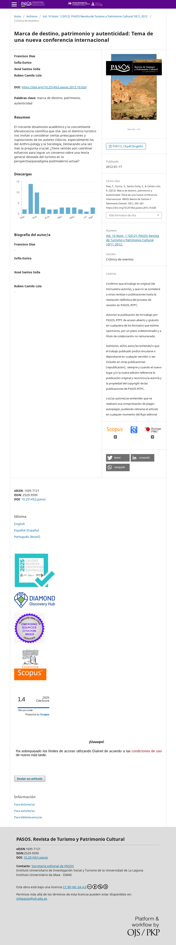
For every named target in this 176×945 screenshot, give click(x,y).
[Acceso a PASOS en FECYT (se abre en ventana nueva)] (34, 586)
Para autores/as (24, 811)
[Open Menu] (14, 4)
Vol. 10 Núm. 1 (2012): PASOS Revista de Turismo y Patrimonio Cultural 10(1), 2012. (95, 16)
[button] (118, 458)
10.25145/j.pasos (33, 499)
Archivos (31, 16)
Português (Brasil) (27, 537)
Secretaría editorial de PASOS (53, 866)
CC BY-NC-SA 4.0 (74, 887)
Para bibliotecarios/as (28, 817)
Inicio (17, 16)
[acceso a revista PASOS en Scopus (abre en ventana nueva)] (30, 679)
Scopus (44, 714)
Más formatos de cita (122, 215)
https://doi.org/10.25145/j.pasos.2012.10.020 (54, 87)
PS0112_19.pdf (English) (127, 146)
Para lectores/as (24, 804)
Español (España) (26, 530)
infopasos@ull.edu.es (31, 899)
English (19, 524)
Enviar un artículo (29, 779)
